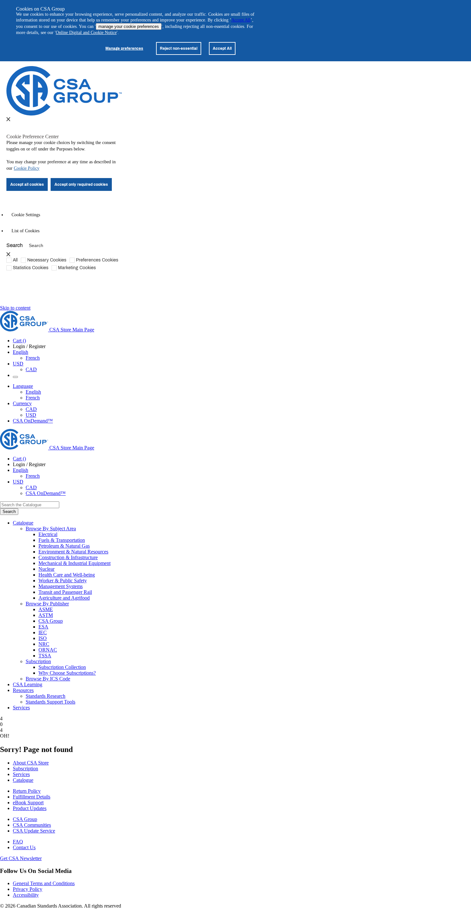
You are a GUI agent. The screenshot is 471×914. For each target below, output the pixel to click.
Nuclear (46, 569)
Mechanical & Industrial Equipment (74, 563)
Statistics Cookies (30, 267)
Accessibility (26, 895)
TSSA (44, 655)
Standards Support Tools (50, 702)
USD (18, 363)
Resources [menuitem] (23, 690)
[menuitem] (254, 534)
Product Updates (29, 808)
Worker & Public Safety (62, 580)
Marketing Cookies (77, 267)
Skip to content (15, 308)
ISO (42, 638)
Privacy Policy (27, 889)
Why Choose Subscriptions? (67, 673)
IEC (42, 632)
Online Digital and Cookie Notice (86, 32)
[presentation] (8, 119)
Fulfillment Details (31, 796)
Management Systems (60, 586)
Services (21, 774)
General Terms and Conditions (44, 883)
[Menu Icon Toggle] (15, 377)
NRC (43, 644)
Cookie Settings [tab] (26, 214)
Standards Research (45, 696)
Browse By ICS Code (48, 678)
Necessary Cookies (46, 260)
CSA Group (50, 621)
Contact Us (24, 847)
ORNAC (47, 650)
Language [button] (23, 386)
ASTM (45, 615)
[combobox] (29, 504)
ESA (43, 626)
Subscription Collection (62, 667)
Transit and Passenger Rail (65, 592)
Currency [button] (22, 403)
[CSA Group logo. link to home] (64, 113)
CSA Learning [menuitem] (27, 684)
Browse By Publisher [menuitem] (47, 603)
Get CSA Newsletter (21, 858)
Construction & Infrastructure (68, 557)
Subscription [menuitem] (38, 661)
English (33, 392)
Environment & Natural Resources (73, 551)
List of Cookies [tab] (25, 230)
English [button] (20, 352)
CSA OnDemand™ (33, 420)
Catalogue (23, 780)
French (33, 358)
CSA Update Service (34, 830)
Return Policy (27, 791)
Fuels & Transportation (61, 540)
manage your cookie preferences (128, 26)
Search (14, 245)
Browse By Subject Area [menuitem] (51, 528)
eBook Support (28, 802)
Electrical (47, 534)
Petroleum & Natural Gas (64, 546)
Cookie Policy (26, 168)
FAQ (18, 841)
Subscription (25, 768)
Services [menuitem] (21, 707)
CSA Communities (32, 825)
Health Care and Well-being (66, 574)
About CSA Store (31, 762)
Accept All (241, 20)
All (15, 260)
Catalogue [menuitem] (23, 522)
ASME (45, 609)
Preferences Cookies (97, 260)
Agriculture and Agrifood (64, 598)
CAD (31, 369)
